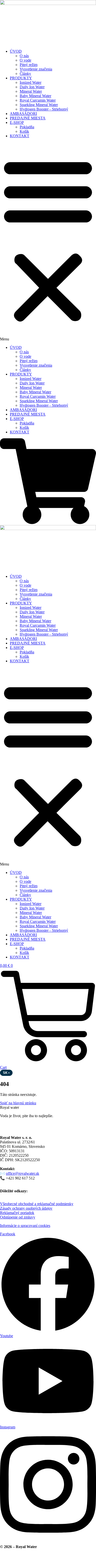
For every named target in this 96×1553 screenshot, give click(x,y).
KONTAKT (19, 136)
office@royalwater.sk (22, 1173)
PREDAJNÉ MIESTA (28, 118)
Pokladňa (27, 127)
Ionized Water (30, 82)
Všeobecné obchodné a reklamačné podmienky (36, 1204)
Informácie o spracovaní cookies (25, 1225)
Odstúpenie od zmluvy (17, 1217)
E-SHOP (17, 122)
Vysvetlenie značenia (36, 69)
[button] (48, 241)
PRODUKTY (21, 78)
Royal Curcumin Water (38, 100)
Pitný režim (28, 65)
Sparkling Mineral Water (39, 105)
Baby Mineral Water (35, 96)
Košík (24, 131)
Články (25, 73)
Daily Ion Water (32, 87)
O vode (25, 60)
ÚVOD (16, 51)
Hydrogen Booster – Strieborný (44, 109)
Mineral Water (31, 91)
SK (6, 1073)
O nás (24, 56)
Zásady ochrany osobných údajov (26, 1208)
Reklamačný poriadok (17, 1213)
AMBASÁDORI (23, 113)
